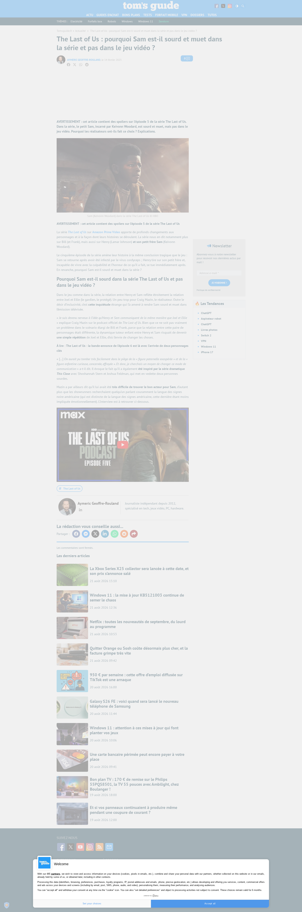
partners (55, 874)
